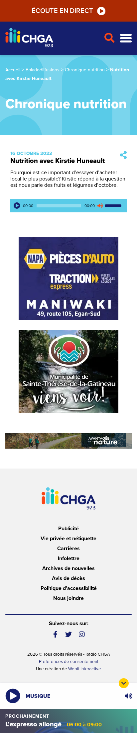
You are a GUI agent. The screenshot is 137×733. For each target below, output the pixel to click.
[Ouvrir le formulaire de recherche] (109, 38)
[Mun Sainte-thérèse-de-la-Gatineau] (68, 371)
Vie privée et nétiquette (68, 538)
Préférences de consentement (68, 661)
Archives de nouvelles (68, 568)
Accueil (12, 70)
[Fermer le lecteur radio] (123, 683)
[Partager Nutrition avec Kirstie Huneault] (123, 155)
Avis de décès (68, 578)
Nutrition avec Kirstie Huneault (57, 161)
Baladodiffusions (43, 70)
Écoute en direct (62, 11)
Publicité (68, 528)
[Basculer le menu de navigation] (126, 38)
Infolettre (68, 558)
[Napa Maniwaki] (68, 278)
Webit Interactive (84, 669)
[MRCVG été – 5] (68, 441)
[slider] (114, 206)
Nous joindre (68, 598)
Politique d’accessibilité (69, 588)
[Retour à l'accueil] (51, 38)
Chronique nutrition (85, 70)
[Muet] (99, 205)
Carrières (68, 548)
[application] (68, 205)
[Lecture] (17, 205)
